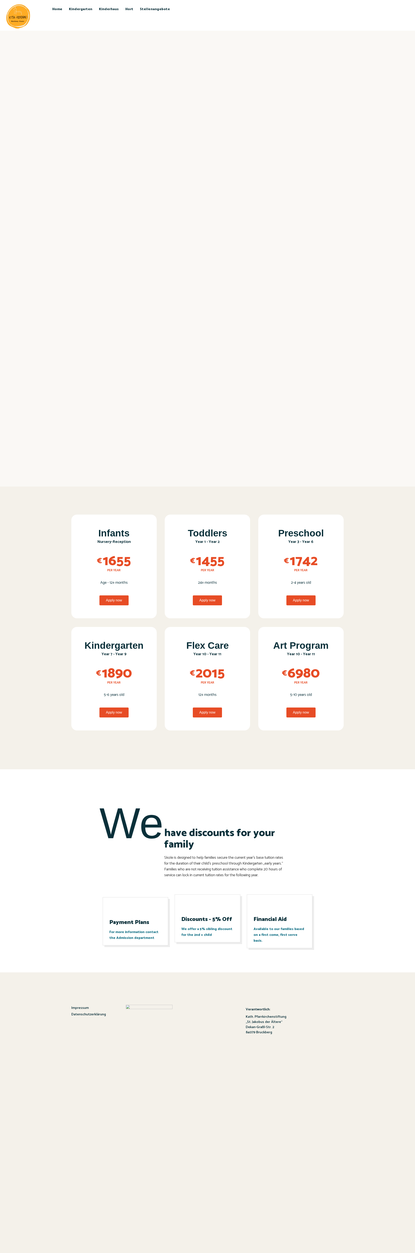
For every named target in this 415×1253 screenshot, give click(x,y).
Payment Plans (129, 922)
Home (57, 9)
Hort (129, 9)
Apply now (114, 600)
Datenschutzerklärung (88, 1014)
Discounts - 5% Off (206, 919)
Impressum (80, 1008)
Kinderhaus (109, 9)
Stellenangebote (155, 9)
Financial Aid (270, 919)
